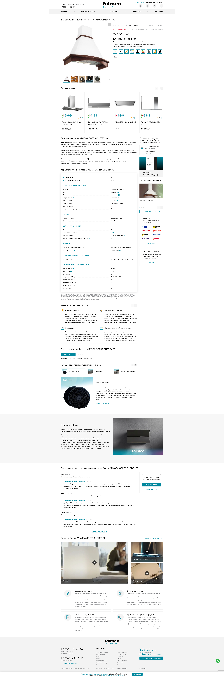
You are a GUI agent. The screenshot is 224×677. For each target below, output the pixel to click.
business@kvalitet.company (150, 654)
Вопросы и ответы (122, 652)
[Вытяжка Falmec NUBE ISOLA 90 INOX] (125, 103)
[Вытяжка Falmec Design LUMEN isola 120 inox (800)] (72, 103)
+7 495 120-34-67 (68, 4)
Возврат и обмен (101, 660)
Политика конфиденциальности (104, 668)
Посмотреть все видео (153, 538)
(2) (82, 118)
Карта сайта (142, 668)
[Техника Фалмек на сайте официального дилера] (112, 5)
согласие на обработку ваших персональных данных (94, 674)
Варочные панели (88, 11)
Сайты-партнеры (122, 665)
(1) (135, 118)
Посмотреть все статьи (151, 211)
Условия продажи (122, 668)
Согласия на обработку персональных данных (112, 675)
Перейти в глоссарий (102, 403)
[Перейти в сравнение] (147, 6)
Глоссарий (120, 656)
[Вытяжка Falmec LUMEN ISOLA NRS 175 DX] (151, 103)
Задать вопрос (151, 485)
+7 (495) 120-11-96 (151, 256)
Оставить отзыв (68, 354)
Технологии (120, 663)
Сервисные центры (102, 663)
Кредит (98, 656)
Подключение (100, 654)
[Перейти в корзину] (154, 6)
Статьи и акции (139, 2)
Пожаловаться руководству (151, 658)
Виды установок (122, 660)
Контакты (99, 665)
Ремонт (98, 658)
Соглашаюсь (137, 674)
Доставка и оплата (102, 652)
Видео (119, 658)
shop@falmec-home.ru (148, 650)
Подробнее (151, 243)
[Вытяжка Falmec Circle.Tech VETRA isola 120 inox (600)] (99, 103)
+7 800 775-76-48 (68, 7)
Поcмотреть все (151, 489)
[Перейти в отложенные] (140, 6)
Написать (151, 262)
